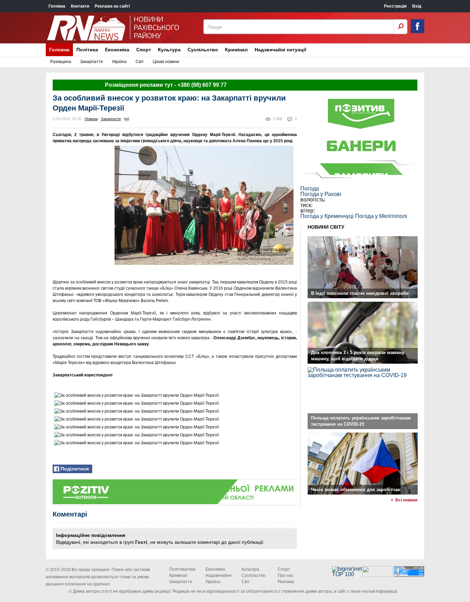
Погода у (320, 194)
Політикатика (182, 569)
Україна (119, 61)
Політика (87, 49)
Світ (140, 61)
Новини (91, 119)
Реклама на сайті (112, 6)
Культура (169, 49)
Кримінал (236, 49)
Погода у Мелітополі (381, 216)
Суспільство (203, 49)
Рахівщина (60, 61)
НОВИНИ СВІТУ (326, 227)
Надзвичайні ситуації (280, 49)
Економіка (117, 49)
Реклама (286, 581)
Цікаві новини (166, 61)
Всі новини (406, 500)
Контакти (80, 6)
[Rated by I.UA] (377, 575)
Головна (57, 6)
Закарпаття (91, 61)
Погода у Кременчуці (327, 216)
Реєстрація (395, 6)
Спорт (143, 49)
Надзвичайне (218, 575)
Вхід (416, 6)
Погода (309, 188)
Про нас (285, 575)
